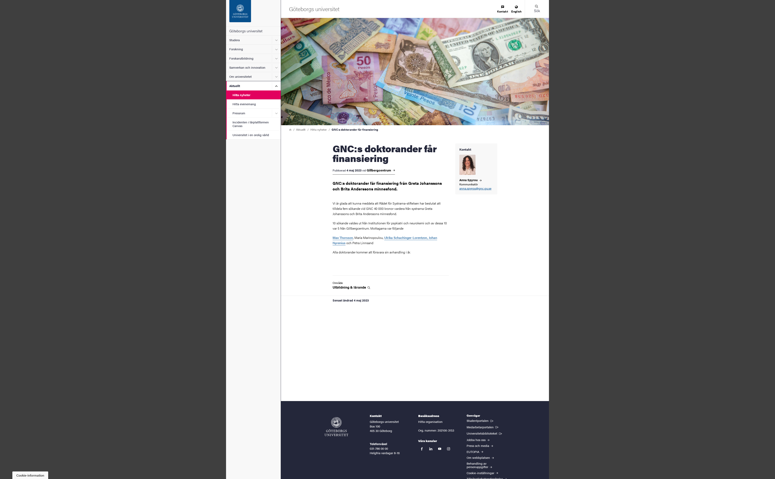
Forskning (236, 49)
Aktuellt (234, 86)
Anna (469, 180)
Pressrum (238, 113)
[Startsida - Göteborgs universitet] (253, 13)
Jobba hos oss (476, 440)
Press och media (478, 445)
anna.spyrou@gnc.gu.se (475, 188)
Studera (234, 40)
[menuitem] (502, 9)
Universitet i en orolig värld (250, 135)
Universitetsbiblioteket (485, 433)
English (516, 11)
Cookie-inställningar (481, 473)
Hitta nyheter (241, 95)
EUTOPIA (473, 452)
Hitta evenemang (244, 104)
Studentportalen (480, 420)
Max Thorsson (343, 237)
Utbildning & (350, 287)
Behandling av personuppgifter (478, 465)
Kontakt (502, 11)
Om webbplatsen (479, 457)
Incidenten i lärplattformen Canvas (250, 124)
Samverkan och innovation (247, 67)
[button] (537, 9)
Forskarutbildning (241, 58)
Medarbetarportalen (483, 427)
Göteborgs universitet (245, 30)
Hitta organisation (430, 421)
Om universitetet (240, 76)
